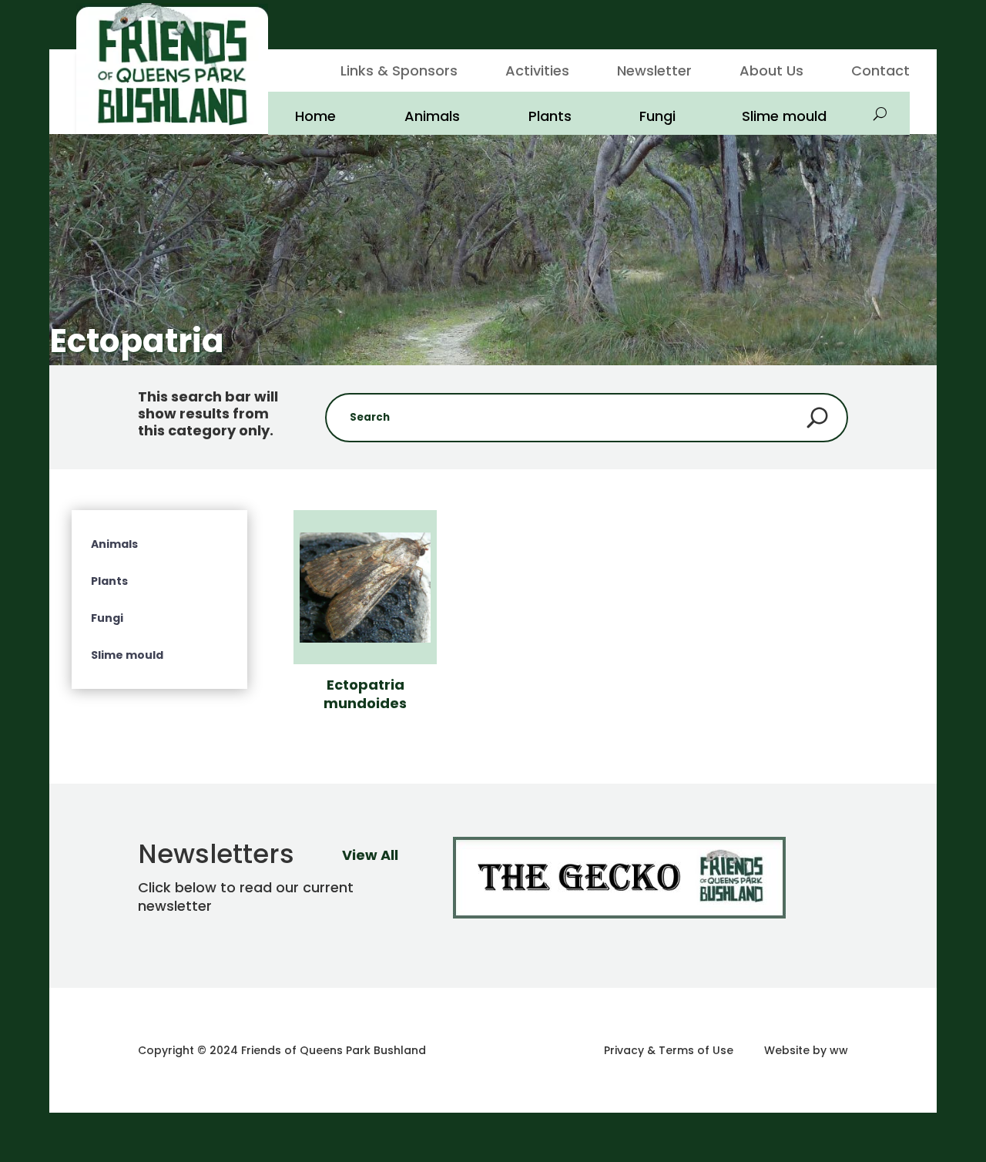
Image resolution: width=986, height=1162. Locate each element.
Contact (880, 72)
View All (370, 855)
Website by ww (806, 1050)
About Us (771, 72)
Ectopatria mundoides (365, 693)
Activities (537, 72)
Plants (550, 116)
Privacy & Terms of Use (668, 1050)
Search (817, 417)
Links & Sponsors (399, 72)
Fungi (657, 116)
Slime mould (784, 116)
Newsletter (654, 72)
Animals (432, 116)
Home (315, 116)
